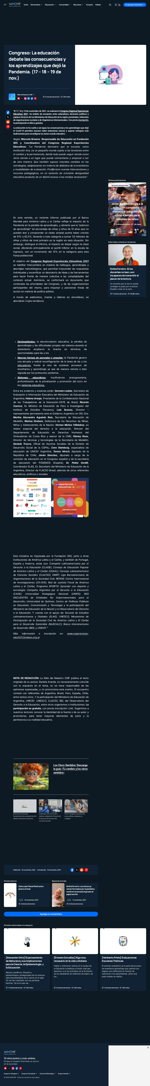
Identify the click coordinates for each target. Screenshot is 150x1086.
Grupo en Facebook (28, 1074)
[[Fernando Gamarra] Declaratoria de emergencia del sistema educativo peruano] (25, 806)
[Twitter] (9, 1068)
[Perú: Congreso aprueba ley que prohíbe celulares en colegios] (76, 806)
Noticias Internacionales (120, 185)
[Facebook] (17, 1068)
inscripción (83, 120)
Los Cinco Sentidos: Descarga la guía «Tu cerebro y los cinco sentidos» (70, 769)
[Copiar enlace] (8, 126)
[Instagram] (13, 1068)
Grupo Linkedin (63, 1074)
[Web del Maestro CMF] (12, 96)
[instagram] (25, 98)
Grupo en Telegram (10, 1074)
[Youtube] (5, 1068)
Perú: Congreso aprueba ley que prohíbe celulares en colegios (75, 816)
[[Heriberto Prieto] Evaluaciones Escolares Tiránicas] (123, 941)
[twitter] (22, 98)
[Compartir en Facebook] (8, 112)
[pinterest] (35, 98)
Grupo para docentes (134, 4)
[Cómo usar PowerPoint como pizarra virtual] (10, 895)
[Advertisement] (75, 26)
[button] (5, 5)
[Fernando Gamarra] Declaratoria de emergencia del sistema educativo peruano (24, 816)
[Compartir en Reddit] (8, 121)
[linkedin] (28, 98)
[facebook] (32, 98)
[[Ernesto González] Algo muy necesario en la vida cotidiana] (75, 941)
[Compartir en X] (8, 117)
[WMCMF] (20, 1068)
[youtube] (18, 98)
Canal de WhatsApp (47, 1074)
